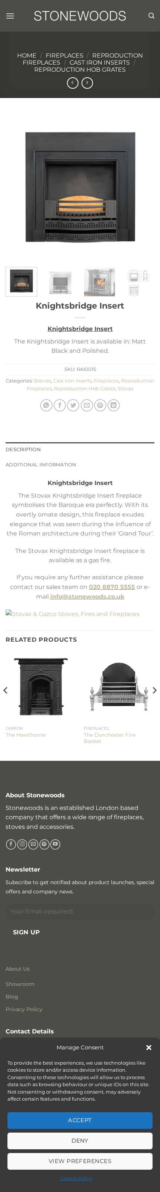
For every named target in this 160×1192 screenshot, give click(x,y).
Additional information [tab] (41, 465)
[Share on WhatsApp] (46, 405)
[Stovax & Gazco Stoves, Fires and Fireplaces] (73, 613)
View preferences (80, 1161)
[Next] (142, 187)
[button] (149, 1047)
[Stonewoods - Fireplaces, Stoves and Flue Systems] (80, 15)
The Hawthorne (25, 735)
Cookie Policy (76, 1178)
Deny (80, 1140)
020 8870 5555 (112, 586)
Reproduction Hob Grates (80, 69)
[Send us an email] (33, 844)
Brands (42, 381)
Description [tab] (23, 449)
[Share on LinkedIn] (114, 405)
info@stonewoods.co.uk (87, 596)
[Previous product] (87, 83)
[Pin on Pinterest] (100, 405)
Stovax (126, 388)
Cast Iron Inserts (100, 62)
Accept (80, 1120)
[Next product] (73, 83)
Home (26, 55)
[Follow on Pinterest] (44, 844)
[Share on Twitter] (73, 405)
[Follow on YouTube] (55, 844)
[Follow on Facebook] (11, 844)
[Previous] (18, 187)
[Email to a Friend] (87, 405)
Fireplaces (64, 55)
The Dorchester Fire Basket (109, 738)
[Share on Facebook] (60, 405)
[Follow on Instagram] (22, 844)
